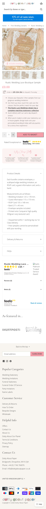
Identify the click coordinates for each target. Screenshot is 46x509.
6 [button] (27, 68)
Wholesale (6, 414)
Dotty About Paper (9, 458)
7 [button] (30, 68)
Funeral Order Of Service (12, 385)
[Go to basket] (41, 3)
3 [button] (21, 68)
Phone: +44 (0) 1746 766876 (13, 465)
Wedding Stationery (10, 375)
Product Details (13, 173)
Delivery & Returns (15, 239)
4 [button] (23, 68)
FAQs (9, 251)
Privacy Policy (7, 443)
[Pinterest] (11, 361)
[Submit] (41, 9)
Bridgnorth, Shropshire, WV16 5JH (15, 462)
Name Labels (7, 392)
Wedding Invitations (10, 378)
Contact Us (6, 429)
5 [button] (25, 68)
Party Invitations (8, 388)
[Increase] (13, 134)
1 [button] (16, 68)
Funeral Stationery (9, 382)
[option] (23, 49)
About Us (6, 433)
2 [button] (18, 68)
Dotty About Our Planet (11, 436)
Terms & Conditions (10, 439)
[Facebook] (4, 361)
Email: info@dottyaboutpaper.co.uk (16, 468)
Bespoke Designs (9, 411)
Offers (4, 426)
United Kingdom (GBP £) (12, 479)
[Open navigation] (3, 4)
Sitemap (5, 446)
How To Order (8, 407)
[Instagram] (7, 361)
